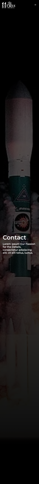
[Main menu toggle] (35, 5)
